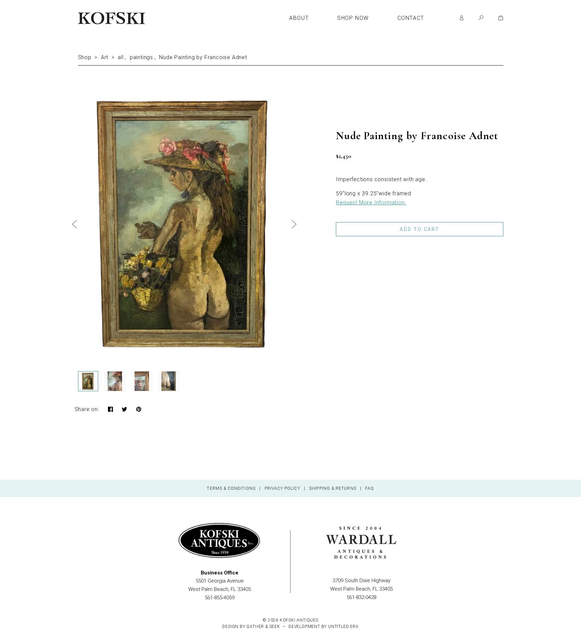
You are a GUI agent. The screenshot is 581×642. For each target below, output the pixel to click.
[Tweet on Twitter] (124, 409)
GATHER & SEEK (263, 626)
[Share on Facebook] (111, 409)
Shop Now (353, 18)
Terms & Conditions (231, 488)
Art (104, 57)
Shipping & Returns (332, 488)
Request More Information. (371, 202)
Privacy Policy (282, 488)
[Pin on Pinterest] (139, 409)
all (120, 57)
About (299, 18)
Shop (84, 57)
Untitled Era (343, 626)
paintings (141, 57)
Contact (410, 18)
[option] (184, 222)
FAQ (369, 488)
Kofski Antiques (299, 620)
